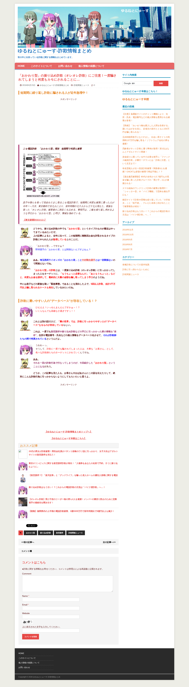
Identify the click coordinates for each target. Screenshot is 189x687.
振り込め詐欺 (45, 533)
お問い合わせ (65, 66)
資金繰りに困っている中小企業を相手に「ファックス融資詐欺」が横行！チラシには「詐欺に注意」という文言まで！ (146, 160)
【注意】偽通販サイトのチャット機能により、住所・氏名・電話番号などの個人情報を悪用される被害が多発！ (146, 117)
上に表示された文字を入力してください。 (41, 627)
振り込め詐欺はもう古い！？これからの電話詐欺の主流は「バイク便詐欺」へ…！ (67, 487)
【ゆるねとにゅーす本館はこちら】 (68, 438)
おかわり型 (30, 533)
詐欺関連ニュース (81, 85)
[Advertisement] (69, 121)
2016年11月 (127, 230)
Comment (26, 573)
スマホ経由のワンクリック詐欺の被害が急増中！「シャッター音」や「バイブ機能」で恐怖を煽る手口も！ (146, 191)
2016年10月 (128, 234)
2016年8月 (127, 244)
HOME (21, 66)
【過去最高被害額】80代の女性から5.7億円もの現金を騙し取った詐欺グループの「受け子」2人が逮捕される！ (145, 179)
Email (25, 604)
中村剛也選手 (88, 260)
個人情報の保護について (91, 66)
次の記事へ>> (109, 542)
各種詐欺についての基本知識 (135, 264)
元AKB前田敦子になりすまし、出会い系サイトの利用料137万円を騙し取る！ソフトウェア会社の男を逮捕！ (146, 140)
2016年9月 (127, 239)
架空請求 (59, 533)
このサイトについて (41, 66)
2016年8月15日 (28, 85)
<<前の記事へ (27, 542)
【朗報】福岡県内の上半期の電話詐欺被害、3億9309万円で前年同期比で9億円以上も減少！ (71, 511)
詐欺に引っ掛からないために (135, 269)
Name (25, 596)
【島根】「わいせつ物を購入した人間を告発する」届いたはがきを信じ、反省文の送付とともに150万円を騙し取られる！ (146, 128)
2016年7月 (127, 249)
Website (26, 613)
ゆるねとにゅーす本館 (135, 99)
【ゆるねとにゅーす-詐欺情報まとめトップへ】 (68, 431)
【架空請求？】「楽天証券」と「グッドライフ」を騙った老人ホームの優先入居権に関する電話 (73, 475)
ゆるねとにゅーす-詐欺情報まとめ (54, 85)
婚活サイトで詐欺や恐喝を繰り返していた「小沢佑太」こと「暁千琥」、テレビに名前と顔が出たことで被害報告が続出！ (146, 203)
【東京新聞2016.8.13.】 (34, 220)
